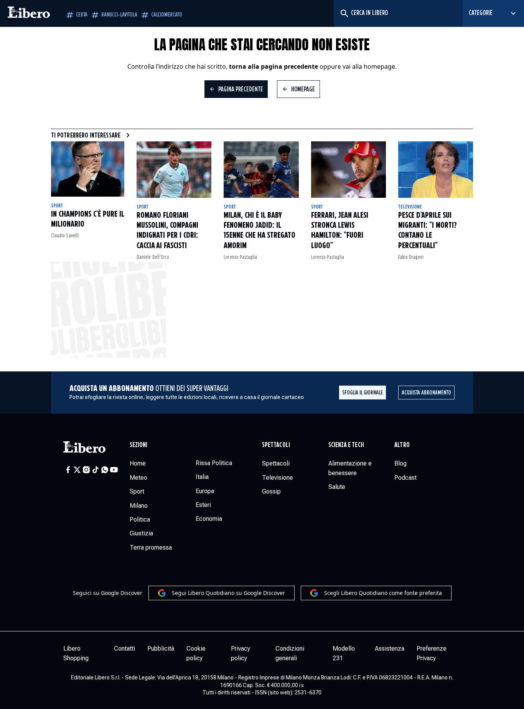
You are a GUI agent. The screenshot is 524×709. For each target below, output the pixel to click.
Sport (57, 206)
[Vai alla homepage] (29, 13)
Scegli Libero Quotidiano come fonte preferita (383, 592)
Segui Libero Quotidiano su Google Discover (228, 592)
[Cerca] (344, 13)
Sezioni (139, 445)
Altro (401, 445)
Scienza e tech (346, 445)
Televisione (410, 207)
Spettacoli (276, 445)
